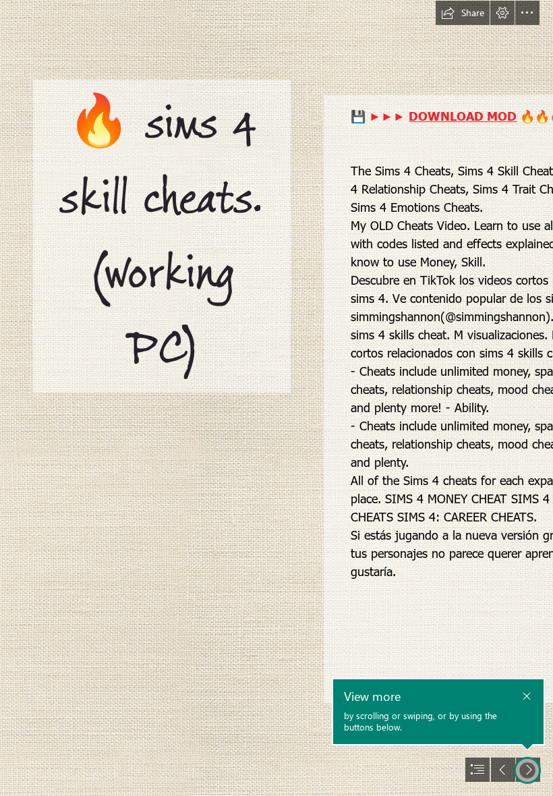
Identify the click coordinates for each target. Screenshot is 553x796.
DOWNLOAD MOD (463, 115)
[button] (463, 13)
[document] (276, 398)
